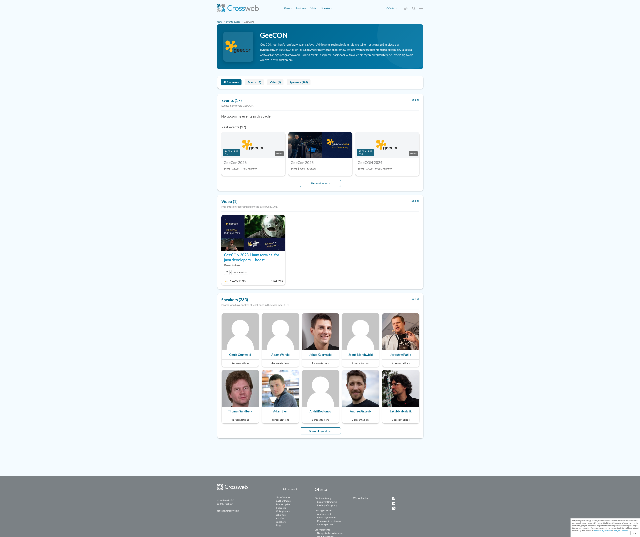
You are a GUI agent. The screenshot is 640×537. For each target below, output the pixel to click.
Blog (278, 525)
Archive (280, 518)
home (219, 21)
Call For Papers (284, 500)
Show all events (320, 183)
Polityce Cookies (620, 530)
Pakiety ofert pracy (327, 505)
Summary (233, 82)
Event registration (326, 517)
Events (288, 8)
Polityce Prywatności (603, 530)
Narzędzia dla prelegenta (329, 533)
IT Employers (283, 511)
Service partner (325, 524)
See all (415, 99)
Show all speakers (320, 430)
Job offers (281, 514)
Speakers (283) (299, 82)
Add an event (324, 514)
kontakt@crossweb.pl (228, 510)
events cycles (233, 21)
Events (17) (254, 82)
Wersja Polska (360, 498)
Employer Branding (327, 501)
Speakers (326, 8)
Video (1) (275, 82)
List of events (283, 497)
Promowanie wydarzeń (329, 521)
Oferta (390, 8)
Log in (405, 8)
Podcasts (301, 8)
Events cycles (283, 504)
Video (313, 8)
